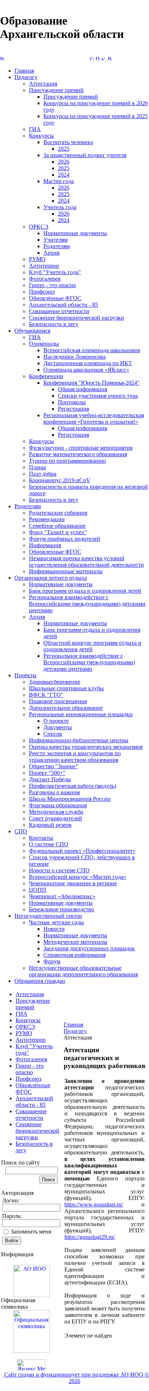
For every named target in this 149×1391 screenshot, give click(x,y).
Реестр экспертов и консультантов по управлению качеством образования (75, 756)
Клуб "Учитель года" (55, 272)
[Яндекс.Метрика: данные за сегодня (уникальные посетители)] (31, 1364)
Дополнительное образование (66, 708)
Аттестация (43, 84)
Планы (37, 467)
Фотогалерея (44, 279)
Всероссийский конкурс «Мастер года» (77, 877)
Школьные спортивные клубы (66, 688)
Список (52, 734)
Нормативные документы (75, 233)
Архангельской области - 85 (63, 305)
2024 (63, 175)
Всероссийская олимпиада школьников (91, 350)
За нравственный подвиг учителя (84, 155)
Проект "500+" (47, 773)
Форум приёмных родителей (64, 539)
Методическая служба (56, 812)
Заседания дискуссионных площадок (89, 948)
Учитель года (59, 207)
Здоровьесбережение (54, 682)
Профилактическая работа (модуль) (72, 786)
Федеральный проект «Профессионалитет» (82, 851)
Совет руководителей (55, 818)
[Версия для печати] (110, 58)
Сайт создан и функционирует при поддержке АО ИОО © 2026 (76, 1377)
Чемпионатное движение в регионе (73, 883)
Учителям (55, 240)
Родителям (56, 246)
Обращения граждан (39, 981)
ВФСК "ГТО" (46, 695)
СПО (20, 831)
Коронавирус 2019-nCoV (59, 480)
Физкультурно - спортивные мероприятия (80, 448)
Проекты (25, 675)
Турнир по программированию (67, 461)
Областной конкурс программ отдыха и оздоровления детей (92, 646)
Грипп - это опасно (52, 285)
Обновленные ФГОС (55, 552)
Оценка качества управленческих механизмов (86, 747)
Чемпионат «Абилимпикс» (62, 896)
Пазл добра (42, 474)
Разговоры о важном (54, 792)
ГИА (35, 129)
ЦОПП (37, 890)
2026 (63, 162)
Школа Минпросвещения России (70, 799)
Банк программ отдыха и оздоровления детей (85, 591)
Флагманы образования (58, 805)
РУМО (37, 259)
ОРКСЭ (38, 227)
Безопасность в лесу (53, 324)
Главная (24, 71)
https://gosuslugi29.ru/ (89, 1237)
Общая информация (82, 389)
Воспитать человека (68, 142)
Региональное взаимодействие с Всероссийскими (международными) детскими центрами (87, 603)
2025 (63, 149)
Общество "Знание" (53, 766)
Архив (51, 253)
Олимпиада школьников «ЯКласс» (86, 370)
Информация (45, 545)
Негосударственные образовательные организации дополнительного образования (83, 971)
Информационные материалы (66, 571)
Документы (57, 727)
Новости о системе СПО (59, 870)
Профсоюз (42, 292)
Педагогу (26, 77)
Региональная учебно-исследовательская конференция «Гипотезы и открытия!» (93, 418)
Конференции (46, 376)
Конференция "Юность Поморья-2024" (91, 383)
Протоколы (72, 402)
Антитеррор (44, 266)
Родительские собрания (58, 513)
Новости (54, 929)
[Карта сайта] (103, 58)
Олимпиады (44, 344)
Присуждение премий (56, 90)
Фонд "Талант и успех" (58, 532)
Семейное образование (57, 526)
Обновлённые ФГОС (55, 298)
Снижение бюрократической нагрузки (76, 318)
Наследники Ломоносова (74, 357)
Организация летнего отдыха (50, 578)
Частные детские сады (56, 922)
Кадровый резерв (50, 825)
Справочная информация (74, 955)
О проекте (56, 721)
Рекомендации (47, 519)
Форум (51, 961)
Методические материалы (75, 942)
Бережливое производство (61, 909)
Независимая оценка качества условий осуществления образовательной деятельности (86, 561)
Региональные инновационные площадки (81, 714)
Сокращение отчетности (59, 311)
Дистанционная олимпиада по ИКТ (87, 363)
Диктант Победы (50, 779)
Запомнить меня (31, 1231)
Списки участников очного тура (98, 396)
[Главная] (92, 58)
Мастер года (58, 181)
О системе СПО (48, 844)
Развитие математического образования (78, 454)
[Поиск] (97, 58)
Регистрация (73, 409)
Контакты (41, 838)
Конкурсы (41, 136)
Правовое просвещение (58, 701)
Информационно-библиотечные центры (78, 740)
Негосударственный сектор (48, 916)
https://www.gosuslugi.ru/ (93, 1204)
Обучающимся (32, 331)
